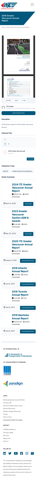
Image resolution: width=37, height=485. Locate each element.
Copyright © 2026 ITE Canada (12, 420)
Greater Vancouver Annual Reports (22, 171)
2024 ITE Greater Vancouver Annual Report (22, 187)
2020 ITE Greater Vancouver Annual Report (22, 244)
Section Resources (9, 408)
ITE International (10, 349)
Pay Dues (6, 403)
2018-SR (5, 171)
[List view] (8, 144)
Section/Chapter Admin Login (12, 406)
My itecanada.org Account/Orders (14, 400)
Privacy (5, 414)
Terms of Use (7, 417)
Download (30, 159)
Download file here (18, 113)
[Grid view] (5, 144)
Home (3, 27)
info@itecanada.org (9, 429)
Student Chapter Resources (12, 411)
